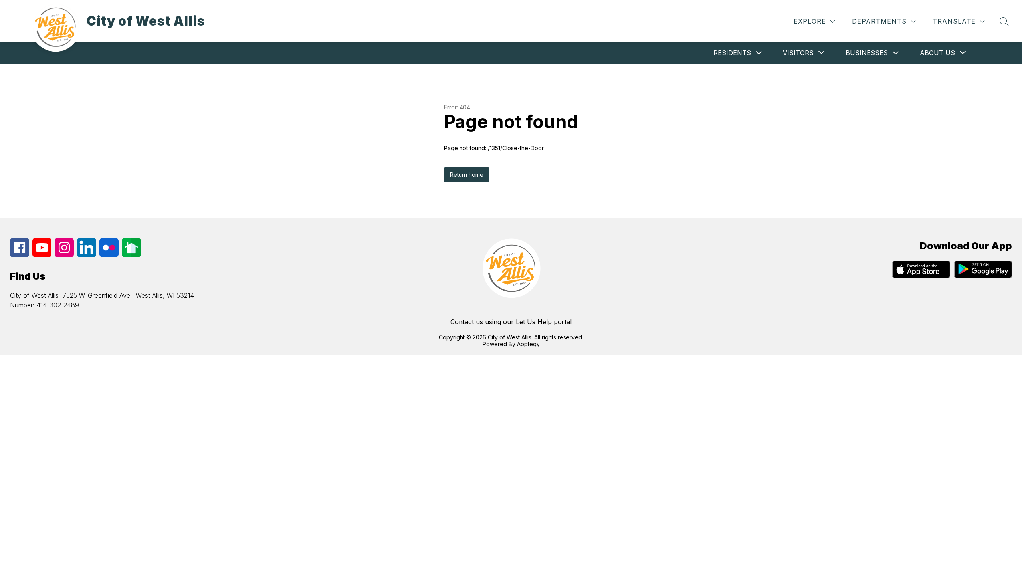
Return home (466, 174)
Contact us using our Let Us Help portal (511, 322)
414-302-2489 (57, 305)
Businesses (867, 53)
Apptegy (528, 344)
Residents (732, 53)
